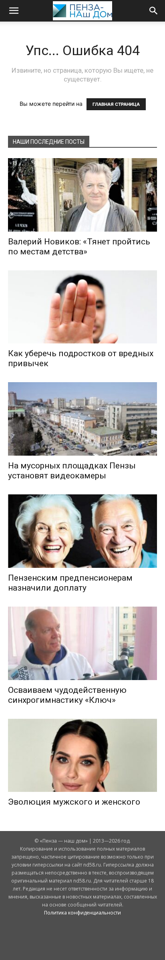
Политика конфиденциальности (82, 912)
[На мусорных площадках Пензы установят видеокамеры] (82, 419)
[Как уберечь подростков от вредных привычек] (82, 307)
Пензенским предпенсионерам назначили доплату (70, 583)
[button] (13, 11)
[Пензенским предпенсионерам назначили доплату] (82, 531)
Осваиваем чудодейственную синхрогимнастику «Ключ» (67, 695)
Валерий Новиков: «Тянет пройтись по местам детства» (79, 246)
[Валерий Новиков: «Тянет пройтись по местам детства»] (82, 195)
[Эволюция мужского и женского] (82, 755)
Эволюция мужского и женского (74, 802)
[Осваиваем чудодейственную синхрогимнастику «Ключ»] (82, 643)
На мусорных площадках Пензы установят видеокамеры (72, 470)
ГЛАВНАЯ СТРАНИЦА (116, 104)
